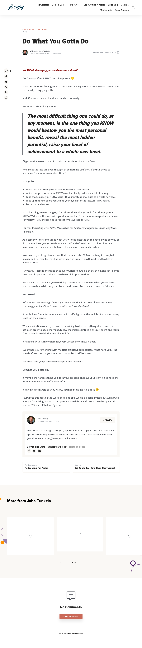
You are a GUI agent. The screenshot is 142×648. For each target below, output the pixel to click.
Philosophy (29, 29)
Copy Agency (122, 10)
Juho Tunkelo (44, 51)
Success (43, 29)
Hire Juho (74, 4)
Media (124, 4)
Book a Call (58, 4)
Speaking (113, 4)
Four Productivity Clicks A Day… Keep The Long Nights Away (86, 528)
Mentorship (106, 10)
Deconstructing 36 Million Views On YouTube (29, 528)
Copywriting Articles (94, 4)
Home (24, 32)
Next (74, 562)
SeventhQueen (77, 633)
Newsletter (43, 4)
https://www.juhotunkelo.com (60, 439)
